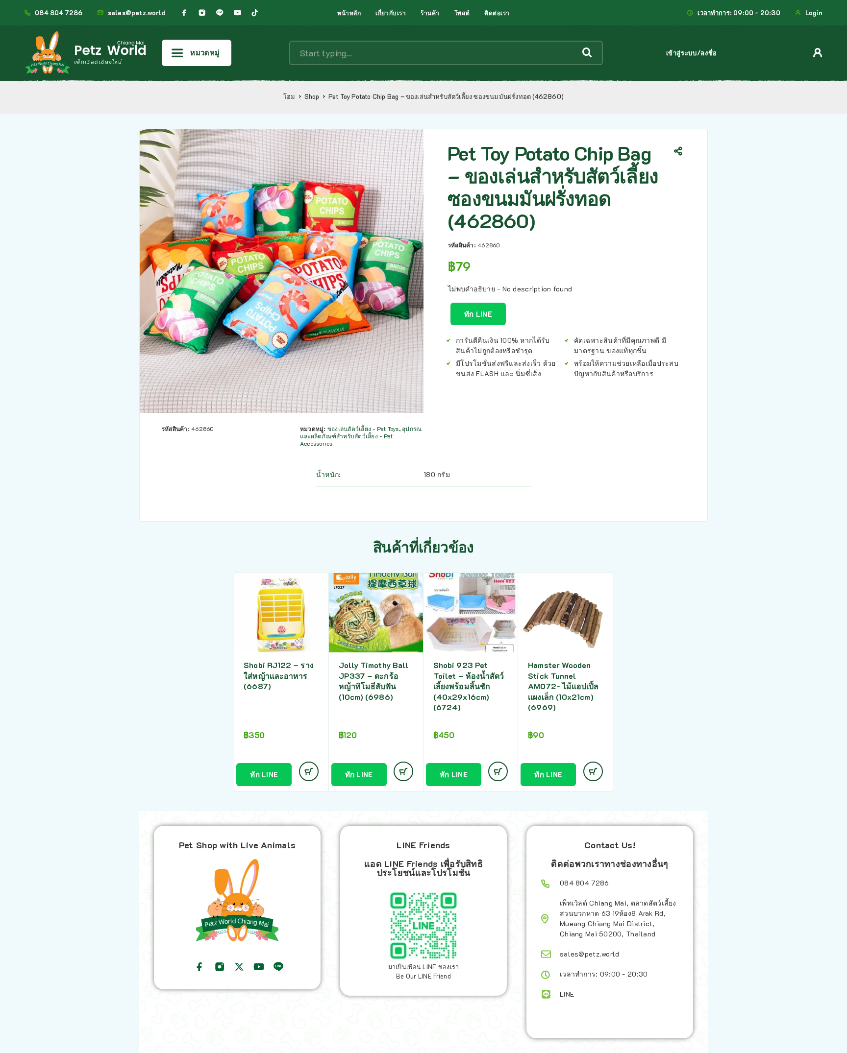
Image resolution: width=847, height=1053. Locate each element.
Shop (312, 96)
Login (813, 13)
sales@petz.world (137, 13)
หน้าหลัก (349, 13)
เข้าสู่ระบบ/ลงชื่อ (691, 52)
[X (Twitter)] (239, 967)
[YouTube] (237, 13)
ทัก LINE (478, 314)
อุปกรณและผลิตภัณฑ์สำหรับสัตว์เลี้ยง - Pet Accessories (361, 436)
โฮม (289, 96)
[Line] (219, 13)
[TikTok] (255, 13)
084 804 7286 (58, 13)
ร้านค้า (430, 13)
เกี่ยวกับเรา (390, 13)
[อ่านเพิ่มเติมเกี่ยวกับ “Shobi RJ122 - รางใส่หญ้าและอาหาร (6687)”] (309, 771)
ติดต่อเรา (497, 13)
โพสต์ (462, 13)
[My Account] (818, 52)
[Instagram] (202, 13)
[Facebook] (184, 13)
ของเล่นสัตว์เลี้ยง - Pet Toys (363, 428)
